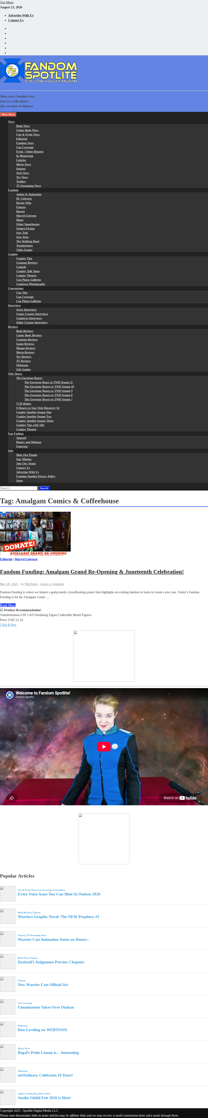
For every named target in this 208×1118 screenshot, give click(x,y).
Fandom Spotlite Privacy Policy (35, 476)
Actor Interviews (26, 309)
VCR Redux (23, 403)
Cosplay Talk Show (28, 271)
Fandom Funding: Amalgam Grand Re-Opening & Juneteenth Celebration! (92, 571)
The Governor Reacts (29, 378)
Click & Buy (8, 624)
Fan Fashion (16, 433)
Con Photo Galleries (28, 279)
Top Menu (6, 2)
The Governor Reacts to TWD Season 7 (48, 399)
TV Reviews (23, 361)
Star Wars (22, 237)
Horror (20, 211)
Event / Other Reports (29, 151)
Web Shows (15, 373)
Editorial (21, 138)
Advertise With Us (21, 15)
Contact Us (16, 20)
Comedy (21, 267)
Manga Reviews (25, 348)
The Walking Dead (27, 241)
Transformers (24, 245)
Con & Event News (28, 134)
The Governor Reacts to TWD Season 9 (48, 390)
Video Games (24, 249)
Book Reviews (24, 331)
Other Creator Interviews (31, 322)
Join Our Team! (26, 463)
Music (20, 220)
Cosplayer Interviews (29, 318)
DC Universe (24, 198)
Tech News (22, 173)
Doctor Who (23, 202)
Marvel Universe (26, 215)
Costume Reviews (27, 262)
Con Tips (21, 292)
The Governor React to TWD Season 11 (48, 382)
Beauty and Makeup (28, 442)
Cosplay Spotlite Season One (33, 412)
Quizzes (21, 168)
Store (19, 480)
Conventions (15, 288)
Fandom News (25, 143)
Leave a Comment (52, 584)
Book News (23, 126)
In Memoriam (24, 155)
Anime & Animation (28, 194)
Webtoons (22, 365)
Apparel (21, 437)
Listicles (21, 160)
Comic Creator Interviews (32, 314)
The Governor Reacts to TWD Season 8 (48, 395)
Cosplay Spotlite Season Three (34, 420)
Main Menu (8, 114)
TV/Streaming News (28, 185)
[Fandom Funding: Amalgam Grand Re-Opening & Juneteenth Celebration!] (104, 534)
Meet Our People (26, 455)
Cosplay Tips (24, 258)
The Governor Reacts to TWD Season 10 (49, 386)
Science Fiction (25, 228)
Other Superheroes (27, 224)
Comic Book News (27, 130)
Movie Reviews (25, 352)
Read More (8, 605)
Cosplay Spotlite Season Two (33, 416)
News (11, 121)
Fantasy (21, 207)
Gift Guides (23, 369)
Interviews (14, 305)
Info (10, 450)
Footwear (22, 446)
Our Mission (23, 459)
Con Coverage (25, 147)
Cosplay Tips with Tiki (30, 425)
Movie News (23, 164)
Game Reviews (25, 343)
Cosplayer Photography (30, 284)
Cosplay (13, 254)
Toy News (22, 177)
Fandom (13, 190)
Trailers (21, 181)
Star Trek (22, 232)
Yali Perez (31, 584)
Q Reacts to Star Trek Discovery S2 (38, 408)
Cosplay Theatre (26, 275)
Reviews (13, 326)
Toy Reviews (23, 356)
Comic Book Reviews (29, 335)
